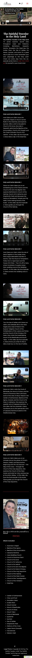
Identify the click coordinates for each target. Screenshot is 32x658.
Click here (16, 536)
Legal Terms (8, 649)
